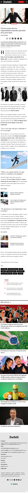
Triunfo (20, 273)
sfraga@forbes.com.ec (21, 452)
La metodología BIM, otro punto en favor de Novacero (14, 294)
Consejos (4, 269)
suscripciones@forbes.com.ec (6, 456)
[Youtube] (14, 480)
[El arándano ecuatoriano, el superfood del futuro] (14, 340)
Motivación (20, 271)
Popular (6, 279)
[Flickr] (18, 480)
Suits (15, 273)
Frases (3, 271)
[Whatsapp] (7, 38)
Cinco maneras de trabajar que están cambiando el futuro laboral (18, 202)
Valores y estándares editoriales (7, 474)
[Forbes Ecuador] (7, 2)
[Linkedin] (21, 38)
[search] (26, 2)
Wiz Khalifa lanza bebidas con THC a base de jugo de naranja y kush (13, 402)
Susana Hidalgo (4, 35)
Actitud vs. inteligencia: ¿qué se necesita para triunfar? (18, 236)
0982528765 (3, 462)
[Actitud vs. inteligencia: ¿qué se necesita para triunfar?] (4, 237)
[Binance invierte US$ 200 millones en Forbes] (4, 194)
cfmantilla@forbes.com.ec (14, 448)
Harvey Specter (11, 271)
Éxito (21, 269)
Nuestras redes (18, 474)
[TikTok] (21, 480)
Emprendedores (13, 269)
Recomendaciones (6, 273)
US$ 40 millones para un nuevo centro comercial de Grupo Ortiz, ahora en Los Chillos (15, 283)
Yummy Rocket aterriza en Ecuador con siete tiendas (17, 244)
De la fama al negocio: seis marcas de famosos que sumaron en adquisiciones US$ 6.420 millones (14, 326)
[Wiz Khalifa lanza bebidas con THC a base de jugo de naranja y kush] (14, 391)
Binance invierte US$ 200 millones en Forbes (16, 193)
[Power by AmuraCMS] (14, 484)
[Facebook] (12, 38)
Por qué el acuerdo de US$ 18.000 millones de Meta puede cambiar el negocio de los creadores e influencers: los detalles (14, 377)
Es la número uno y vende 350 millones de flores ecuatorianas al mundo (15, 288)
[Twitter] (10, 38)
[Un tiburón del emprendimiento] (14, 416)
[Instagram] (12, 480)
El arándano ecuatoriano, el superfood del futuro (13, 351)
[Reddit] (15, 38)
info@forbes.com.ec (17, 444)
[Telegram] (18, 38)
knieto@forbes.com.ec (22, 450)
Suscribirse (21, 1)
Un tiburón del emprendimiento (10, 426)
